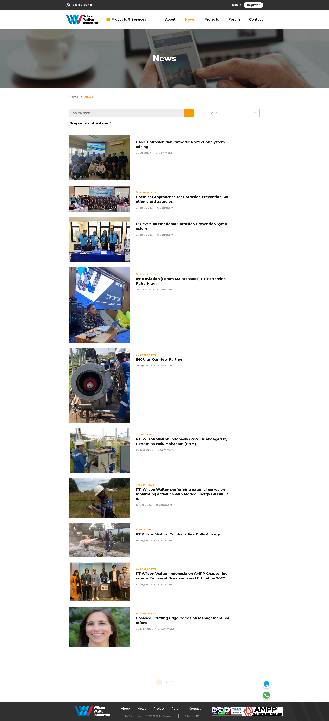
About (170, 19)
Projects (211, 19)
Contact (256, 19)
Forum (234, 19)
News (190, 19)
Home (74, 96)
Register (253, 5)
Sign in (236, 5)
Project (158, 708)
